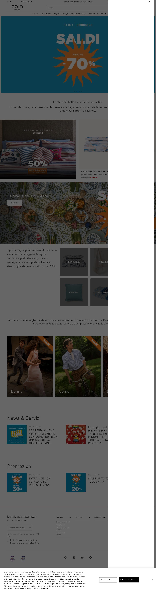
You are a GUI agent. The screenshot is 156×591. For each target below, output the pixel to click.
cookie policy (44, 588)
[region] (78, 579)
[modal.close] (150, 2)
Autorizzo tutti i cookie (129, 580)
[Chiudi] (152, 579)
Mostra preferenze (108, 580)
